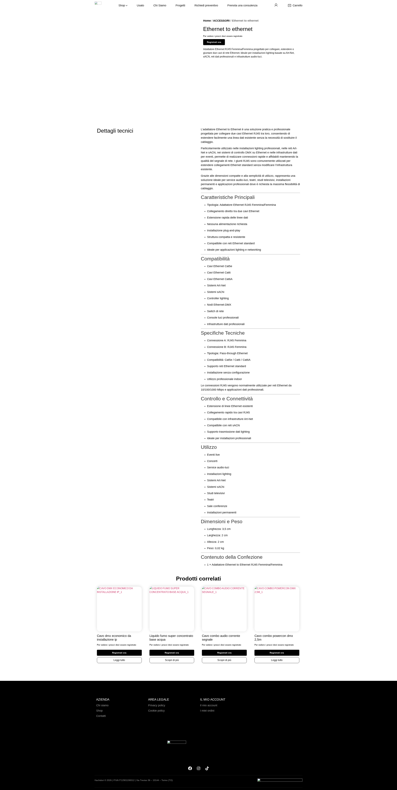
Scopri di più (172, 660)
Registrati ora (214, 42)
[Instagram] (198, 768)
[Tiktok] (207, 768)
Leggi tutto (119, 660)
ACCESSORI (221, 20)
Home (207, 20)
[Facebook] (190, 768)
